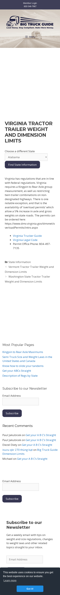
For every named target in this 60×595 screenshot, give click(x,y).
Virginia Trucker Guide (27, 236)
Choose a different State (20, 151)
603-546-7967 (30, 6)
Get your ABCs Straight (16, 370)
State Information (19, 262)
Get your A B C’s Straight (41, 435)
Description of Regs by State (20, 375)
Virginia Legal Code (25, 240)
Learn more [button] (10, 580)
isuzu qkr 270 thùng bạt (17, 450)
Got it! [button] (30, 588)
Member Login (30, 3)
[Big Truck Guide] (30, 22)
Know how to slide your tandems (23, 366)
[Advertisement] (30, 87)
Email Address (11, 395)
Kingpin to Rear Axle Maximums (22, 352)
